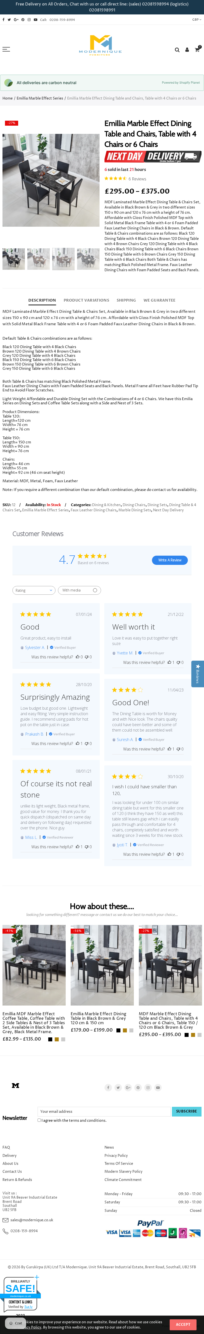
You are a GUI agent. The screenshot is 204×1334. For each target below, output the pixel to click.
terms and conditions (87, 1120)
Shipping (126, 300)
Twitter (118, 1087)
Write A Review (169, 560)
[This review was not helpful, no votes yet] (86, 657)
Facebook (108, 1087)
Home (7, 98)
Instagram (148, 1087)
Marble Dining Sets (134, 510)
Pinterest (138, 1087)
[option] (51, 180)
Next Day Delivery (168, 510)
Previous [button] (15, 180)
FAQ (6, 1147)
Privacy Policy (116, 1155)
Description (42, 300)
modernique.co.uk (20, 1296)
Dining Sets (157, 505)
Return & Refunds (17, 1179)
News (109, 1147)
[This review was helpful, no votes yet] (77, 657)
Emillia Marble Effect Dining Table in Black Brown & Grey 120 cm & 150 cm (98, 1018)
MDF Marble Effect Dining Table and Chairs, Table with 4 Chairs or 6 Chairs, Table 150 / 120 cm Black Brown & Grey (168, 1021)
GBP (195, 20)
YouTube (158, 1087)
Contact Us (12, 1171)
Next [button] (86, 180)
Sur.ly (28, 1307)
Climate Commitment (123, 1179)
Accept (183, 1324)
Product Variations (86, 300)
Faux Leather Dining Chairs (93, 510)
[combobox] (33, 590)
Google (128, 1087)
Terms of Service (118, 1163)
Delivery (9, 1155)
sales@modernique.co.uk (31, 1220)
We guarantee (159, 300)
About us (10, 1163)
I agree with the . (73, 1120)
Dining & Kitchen (106, 505)
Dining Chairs (134, 505)
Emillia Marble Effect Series (40, 98)
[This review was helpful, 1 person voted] (169, 662)
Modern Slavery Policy (123, 1171)
